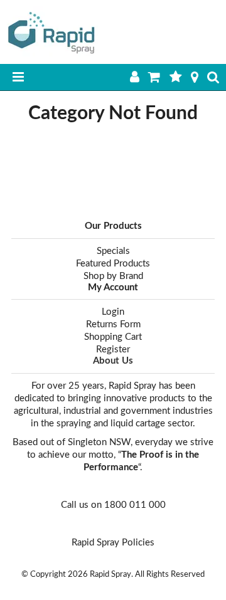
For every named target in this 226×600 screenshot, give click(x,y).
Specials (113, 251)
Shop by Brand (113, 276)
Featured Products (113, 263)
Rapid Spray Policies (113, 542)
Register (113, 349)
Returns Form (113, 324)
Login (113, 312)
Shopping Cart (113, 337)
